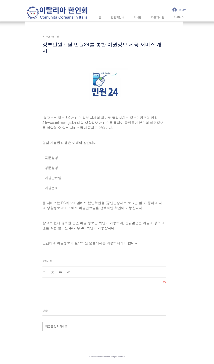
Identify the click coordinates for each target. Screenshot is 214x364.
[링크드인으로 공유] (60, 272)
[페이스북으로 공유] (44, 272)
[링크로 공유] (68, 272)
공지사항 (47, 261)
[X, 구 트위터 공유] (52, 272)
